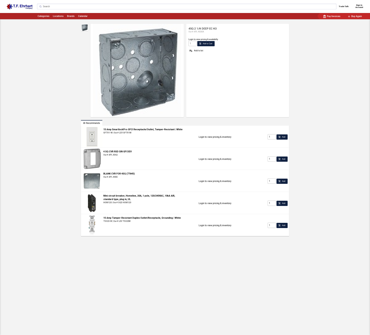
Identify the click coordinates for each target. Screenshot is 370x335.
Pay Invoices (331, 16)
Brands (71, 16)
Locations (58, 16)
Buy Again (354, 16)
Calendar (83, 16)
